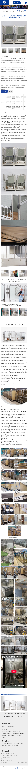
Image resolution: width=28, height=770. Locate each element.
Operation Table (17, 731)
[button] (3, 703)
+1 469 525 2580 (6, 759)
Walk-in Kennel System (7, 728)
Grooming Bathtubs (6, 731)
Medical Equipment (6, 730)
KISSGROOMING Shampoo (8, 735)
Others (3, 737)
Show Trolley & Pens (19, 728)
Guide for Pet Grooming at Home (10, 745)
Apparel (19, 735)
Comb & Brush (15, 733)
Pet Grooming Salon (18, 743)
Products (24, 10)
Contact (4, 91)
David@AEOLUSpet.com (8, 760)
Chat (10, 91)
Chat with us (16, 2)
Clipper (4, 733)
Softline (22, 733)
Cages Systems (10, 726)
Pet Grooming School (7, 743)
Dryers (3, 726)
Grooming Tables (17, 730)
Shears (8, 733)
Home (18, 10)
